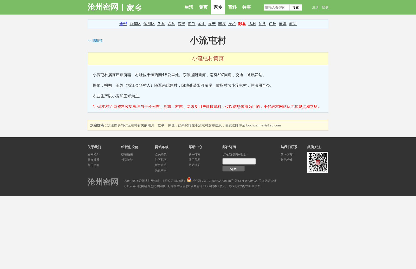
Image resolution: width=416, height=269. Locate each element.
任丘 (272, 24)
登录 (325, 7)
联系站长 (286, 159)
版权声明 (161, 165)
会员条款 (161, 154)
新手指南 (194, 154)
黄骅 (282, 24)
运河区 (149, 24)
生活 (189, 7)
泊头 (262, 24)
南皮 (222, 24)
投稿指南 (127, 154)
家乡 (218, 7)
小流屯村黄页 (208, 58)
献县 (242, 24)
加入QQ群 (287, 154)
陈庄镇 (97, 40)
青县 (171, 24)
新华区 (135, 24)
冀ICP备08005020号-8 (249, 181)
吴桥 (232, 24)
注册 (315, 7)
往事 (246, 7)
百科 (232, 7)
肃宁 (212, 24)
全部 (123, 24)
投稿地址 (127, 159)
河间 (293, 24)
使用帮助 (194, 159)
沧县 (161, 24)
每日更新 (93, 165)
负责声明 (161, 170)
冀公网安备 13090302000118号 (213, 181)
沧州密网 (103, 6)
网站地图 (194, 165)
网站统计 (270, 181)
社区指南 (161, 159)
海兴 (191, 24)
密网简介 (93, 154)
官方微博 (93, 159)
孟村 (252, 24)
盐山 (202, 24)
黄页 (203, 7)
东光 (181, 24)
